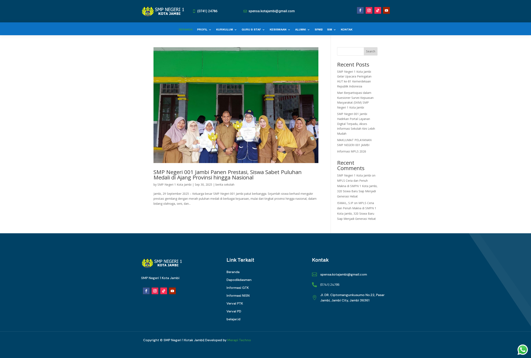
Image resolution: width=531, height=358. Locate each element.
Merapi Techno (239, 340)
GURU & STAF (251, 29)
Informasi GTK (238, 287)
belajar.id (233, 319)
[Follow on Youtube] (386, 10)
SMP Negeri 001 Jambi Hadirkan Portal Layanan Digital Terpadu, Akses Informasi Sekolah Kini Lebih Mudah (356, 123)
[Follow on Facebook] (360, 10)
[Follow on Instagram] (369, 10)
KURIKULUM (224, 29)
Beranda (233, 272)
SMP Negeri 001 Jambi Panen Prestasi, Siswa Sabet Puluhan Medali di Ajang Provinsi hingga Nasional (227, 174)
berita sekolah (225, 184)
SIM (329, 29)
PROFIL (202, 29)
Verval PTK (235, 303)
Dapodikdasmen (239, 280)
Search (370, 51)
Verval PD (234, 311)
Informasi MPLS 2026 (351, 151)
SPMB (319, 29)
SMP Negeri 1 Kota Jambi (174, 184)
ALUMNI (300, 29)
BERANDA (185, 29)
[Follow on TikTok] (377, 10)
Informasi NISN (238, 295)
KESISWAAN (278, 29)
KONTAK (346, 29)
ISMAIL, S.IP (345, 203)
